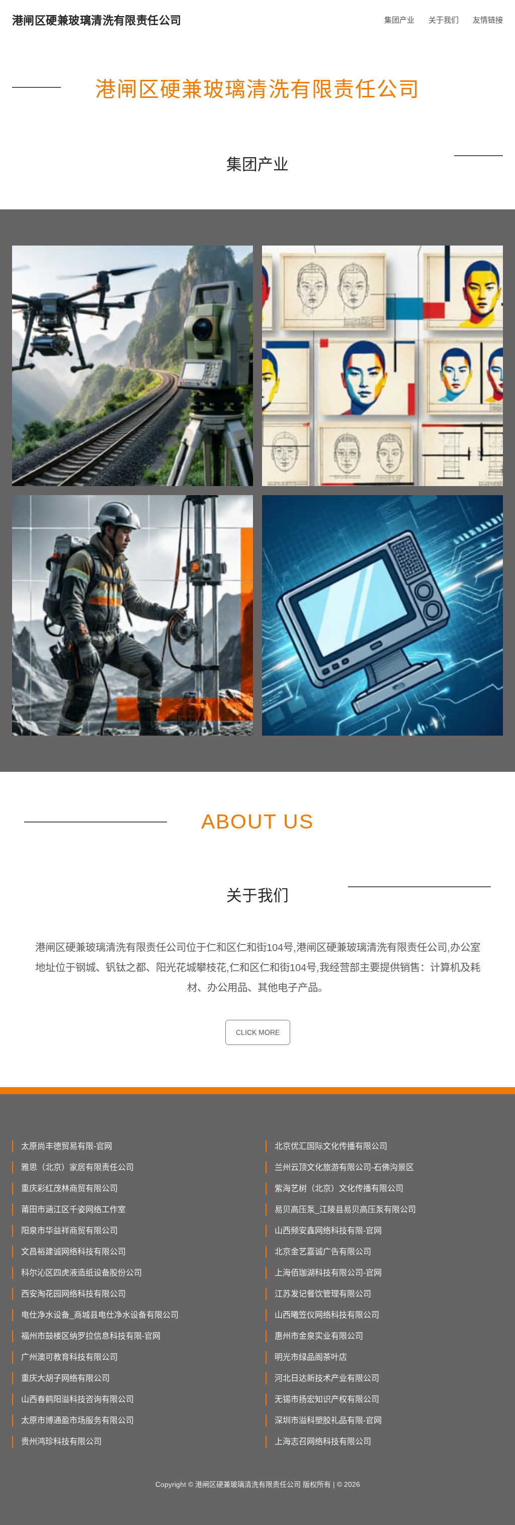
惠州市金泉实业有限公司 (319, 1336)
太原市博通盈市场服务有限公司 (77, 1420)
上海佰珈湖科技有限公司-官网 (328, 1272)
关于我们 (443, 20)
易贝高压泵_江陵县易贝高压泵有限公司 (345, 1209)
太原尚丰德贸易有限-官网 (66, 1146)
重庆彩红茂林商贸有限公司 (69, 1188)
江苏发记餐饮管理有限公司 (323, 1293)
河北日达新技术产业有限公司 (327, 1378)
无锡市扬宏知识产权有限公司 (327, 1399)
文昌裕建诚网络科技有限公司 (73, 1251)
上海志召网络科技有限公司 (323, 1441)
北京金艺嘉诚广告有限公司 (323, 1251)
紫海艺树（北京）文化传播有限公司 (339, 1188)
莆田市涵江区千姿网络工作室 (73, 1209)
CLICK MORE (258, 1032)
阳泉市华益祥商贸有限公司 (69, 1230)
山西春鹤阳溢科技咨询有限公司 (77, 1399)
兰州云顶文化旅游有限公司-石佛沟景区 (344, 1167)
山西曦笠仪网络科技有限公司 (327, 1315)
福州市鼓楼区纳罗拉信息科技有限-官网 (90, 1336)
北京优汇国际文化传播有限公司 (331, 1146)
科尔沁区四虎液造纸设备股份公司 (81, 1272)
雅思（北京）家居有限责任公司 (77, 1167)
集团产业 (399, 20)
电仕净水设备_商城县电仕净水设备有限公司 (100, 1315)
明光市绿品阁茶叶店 (311, 1357)
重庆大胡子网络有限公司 (65, 1378)
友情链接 (488, 20)
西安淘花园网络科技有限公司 (73, 1293)
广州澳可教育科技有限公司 (69, 1357)
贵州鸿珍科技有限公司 (61, 1441)
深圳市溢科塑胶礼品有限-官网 (328, 1420)
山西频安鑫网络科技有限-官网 (328, 1230)
